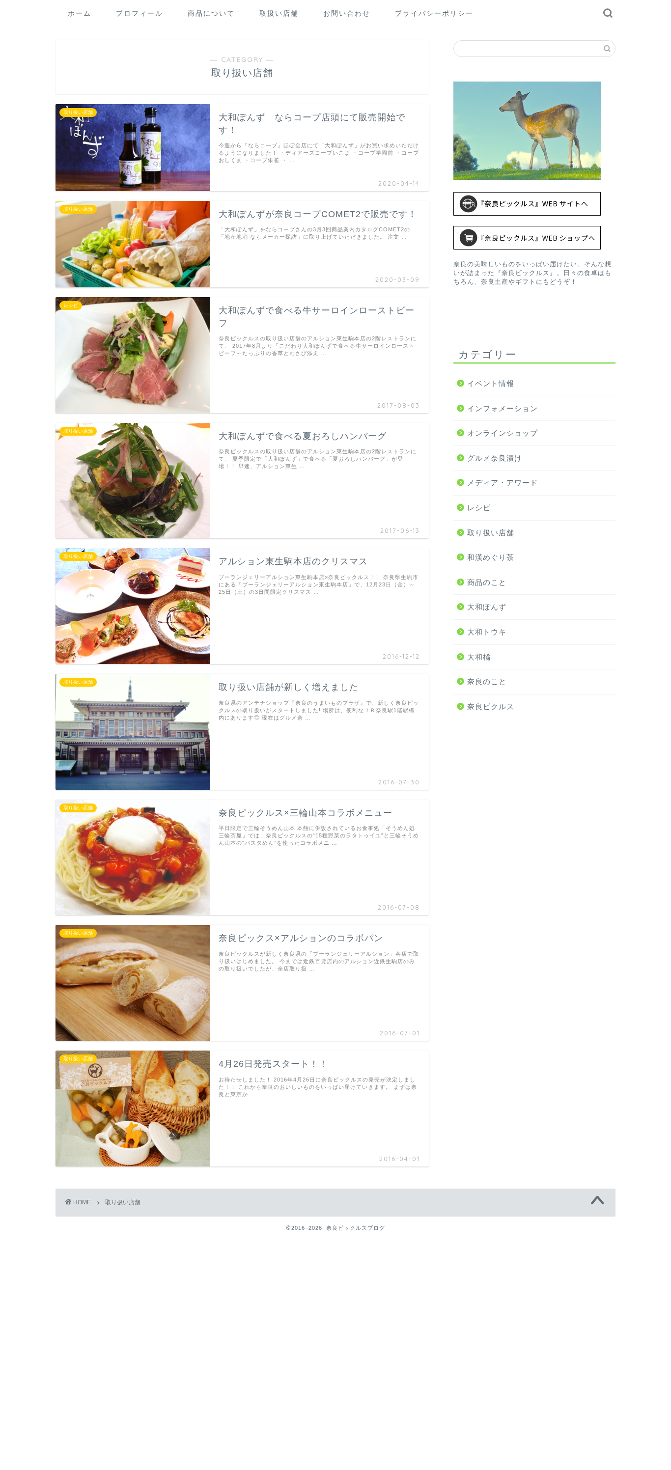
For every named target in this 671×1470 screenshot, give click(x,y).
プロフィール (139, 13)
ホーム (79, 13)
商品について (211, 13)
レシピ (479, 507)
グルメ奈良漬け (494, 458)
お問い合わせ (346, 13)
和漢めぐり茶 (490, 557)
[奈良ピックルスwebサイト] (534, 204)
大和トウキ (486, 632)
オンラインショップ (502, 433)
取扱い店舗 (279, 13)
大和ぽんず (486, 607)
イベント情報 (490, 383)
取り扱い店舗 (490, 532)
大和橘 (479, 657)
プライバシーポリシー (434, 13)
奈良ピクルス (490, 706)
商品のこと (486, 582)
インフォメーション (502, 408)
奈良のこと (486, 681)
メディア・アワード (502, 482)
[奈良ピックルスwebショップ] (534, 238)
